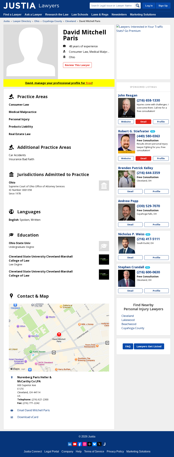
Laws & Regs (99, 14)
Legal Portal (51, 451)
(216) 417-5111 (148, 239)
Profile (161, 121)
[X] (99, 444)
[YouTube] (75, 444)
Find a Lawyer (12, 14)
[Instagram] (85, 444)
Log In (149, 5)
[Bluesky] (94, 444)
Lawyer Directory (22, 21)
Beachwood (128, 324)
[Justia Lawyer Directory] (19, 6)
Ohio (36, 21)
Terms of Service (94, 451)
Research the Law (56, 14)
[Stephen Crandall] (126, 278)
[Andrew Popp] (126, 212)
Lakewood (128, 320)
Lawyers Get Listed (149, 346)
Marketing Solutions (143, 14)
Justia (6, 21)
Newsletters (119, 14)
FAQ (127, 346)
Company (67, 451)
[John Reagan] (126, 106)
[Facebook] (80, 444)
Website (126, 121)
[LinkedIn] (70, 444)
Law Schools (80, 14)
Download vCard (27, 417)
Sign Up (163, 5)
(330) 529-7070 (148, 206)
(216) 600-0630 (148, 272)
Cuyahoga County (52, 21)
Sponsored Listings (143, 87)
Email (143, 121)
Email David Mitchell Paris (33, 410)
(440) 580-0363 (148, 136)
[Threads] (90, 444)
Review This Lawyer (77, 65)
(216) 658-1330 (148, 100)
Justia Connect (33, 451)
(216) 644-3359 (148, 173)
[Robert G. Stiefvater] (126, 142)
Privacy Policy (115, 451)
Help (79, 451)
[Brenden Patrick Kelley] (126, 178)
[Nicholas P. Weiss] (126, 245)
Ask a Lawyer (34, 14)
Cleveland (70, 21)
